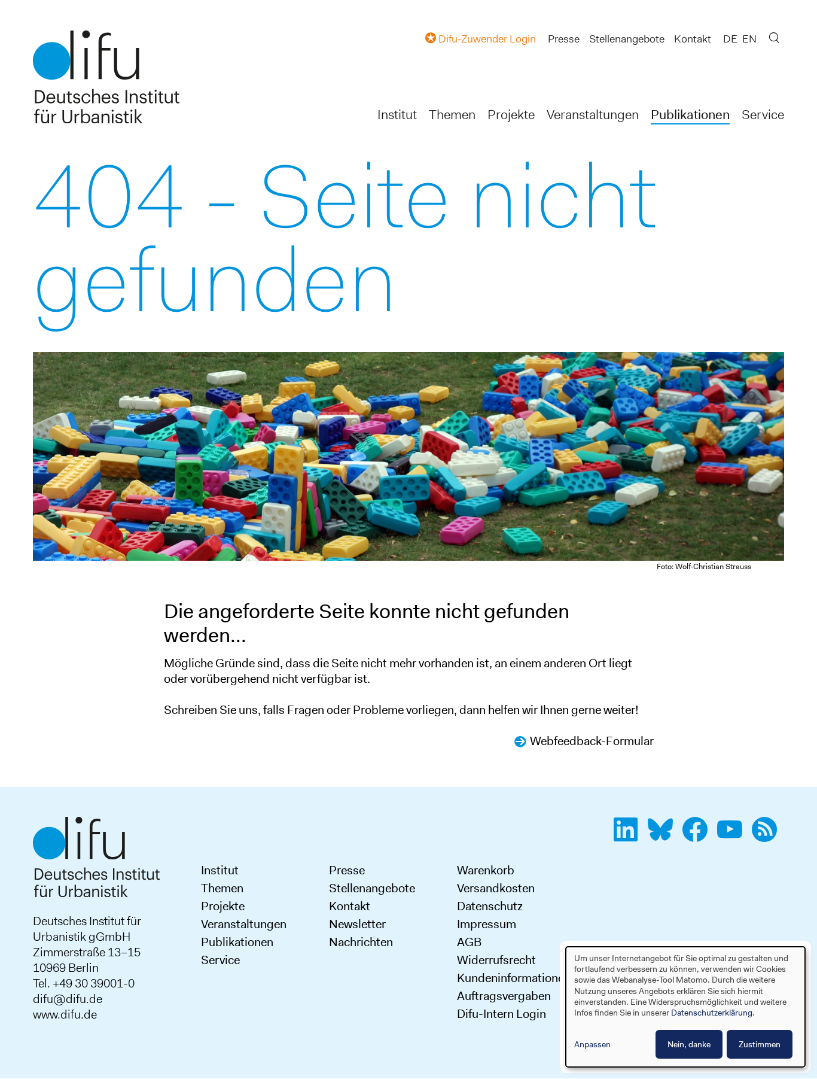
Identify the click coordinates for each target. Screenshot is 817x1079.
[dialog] (685, 1007)
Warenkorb (485, 870)
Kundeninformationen (514, 978)
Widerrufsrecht (496, 960)
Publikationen (690, 114)
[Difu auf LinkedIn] (629, 836)
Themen (452, 114)
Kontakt (692, 39)
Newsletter (357, 924)
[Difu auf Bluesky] (664, 836)
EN (749, 39)
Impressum (486, 924)
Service (763, 114)
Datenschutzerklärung (711, 1012)
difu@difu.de (67, 999)
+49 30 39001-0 (94, 983)
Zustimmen (760, 1044)
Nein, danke (689, 1044)
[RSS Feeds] (768, 836)
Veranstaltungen (593, 114)
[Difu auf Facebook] (698, 836)
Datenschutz (490, 906)
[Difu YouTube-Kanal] (733, 836)
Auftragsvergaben (504, 996)
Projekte (511, 114)
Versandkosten (496, 888)
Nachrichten (361, 942)
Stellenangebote (626, 39)
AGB (469, 942)
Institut (397, 114)
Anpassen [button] (592, 1044)
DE (730, 39)
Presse (564, 39)
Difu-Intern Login (501, 1014)
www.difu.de (65, 1014)
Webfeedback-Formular (592, 741)
